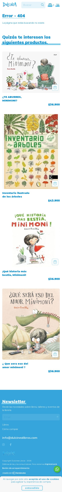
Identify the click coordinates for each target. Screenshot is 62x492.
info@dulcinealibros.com (19, 437)
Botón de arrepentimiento (15, 468)
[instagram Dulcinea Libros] (3, 444)
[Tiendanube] (14, 474)
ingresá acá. (51, 464)
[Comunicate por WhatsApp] (57, 469)
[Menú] (57, 5)
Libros (5, 424)
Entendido (32, 488)
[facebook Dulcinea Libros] (10, 444)
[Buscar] (42, 5)
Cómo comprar (10, 429)
